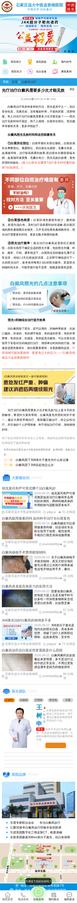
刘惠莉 (24, 699)
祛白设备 (41, 71)
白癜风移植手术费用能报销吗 (24, 552)
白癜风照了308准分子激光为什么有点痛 (42, 459)
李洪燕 (53, 699)
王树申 (9, 699)
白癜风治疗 (28, 81)
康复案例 (66, 71)
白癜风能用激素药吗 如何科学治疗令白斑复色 (36, 518)
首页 (15, 81)
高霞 (67, 699)
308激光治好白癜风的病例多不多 (26, 620)
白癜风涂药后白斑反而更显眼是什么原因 (32, 650)
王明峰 (38, 699)
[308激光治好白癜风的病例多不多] (17, 639)
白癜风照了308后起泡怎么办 (35, 465)
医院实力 (16, 71)
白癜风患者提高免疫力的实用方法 (27, 586)
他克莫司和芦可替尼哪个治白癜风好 (29, 488)
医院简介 (16, 61)
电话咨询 (23, 899)
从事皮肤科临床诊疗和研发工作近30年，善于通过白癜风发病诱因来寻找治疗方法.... (59, 715)
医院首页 (7, 899)
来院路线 (41, 61)
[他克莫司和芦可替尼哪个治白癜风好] (17, 507)
